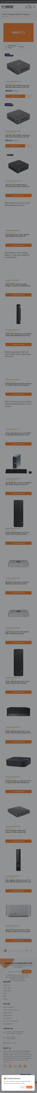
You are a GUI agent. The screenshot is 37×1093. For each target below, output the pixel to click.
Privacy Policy (20, 1083)
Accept (29, 1087)
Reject (23, 1087)
